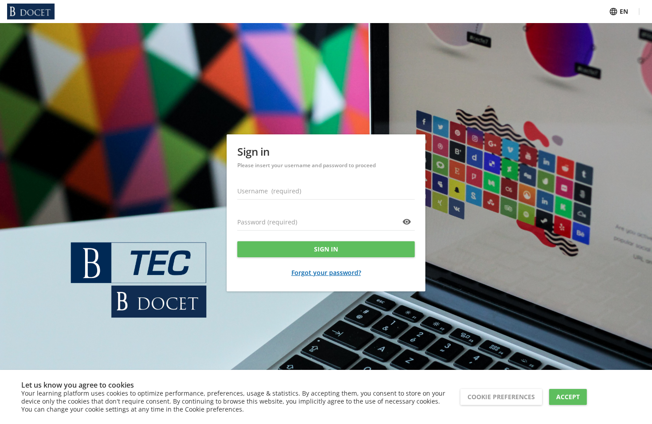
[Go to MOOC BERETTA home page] (31, 12)
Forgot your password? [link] (326, 272)
